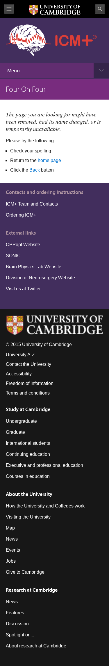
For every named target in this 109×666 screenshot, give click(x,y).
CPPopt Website (23, 244)
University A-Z (20, 354)
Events (13, 550)
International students (28, 443)
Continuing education (28, 454)
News (12, 539)
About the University (29, 494)
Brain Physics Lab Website (33, 266)
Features (15, 612)
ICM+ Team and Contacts (32, 203)
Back (34, 170)
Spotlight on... (20, 634)
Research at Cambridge (32, 589)
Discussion (17, 623)
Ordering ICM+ (21, 215)
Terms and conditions (28, 392)
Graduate (15, 432)
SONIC (13, 255)
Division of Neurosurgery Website (40, 277)
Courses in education (28, 476)
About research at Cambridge (36, 645)
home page (49, 160)
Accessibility (19, 373)
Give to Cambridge (25, 572)
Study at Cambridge (28, 409)
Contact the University (28, 364)
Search (100, 9)
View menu (9, 9)
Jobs (11, 561)
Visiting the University (28, 516)
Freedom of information (29, 383)
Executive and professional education (44, 465)
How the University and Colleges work (45, 505)
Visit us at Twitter (23, 288)
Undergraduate (21, 421)
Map (10, 527)
